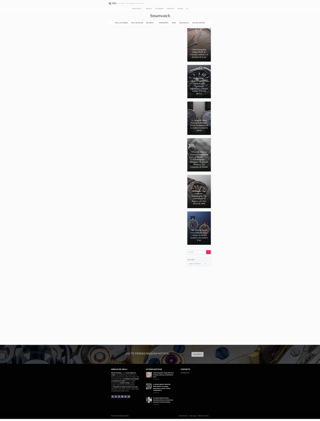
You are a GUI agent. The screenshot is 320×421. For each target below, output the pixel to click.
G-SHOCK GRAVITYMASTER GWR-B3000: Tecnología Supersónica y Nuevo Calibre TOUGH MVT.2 (199, 86)
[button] (187, 8)
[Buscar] (208, 252)
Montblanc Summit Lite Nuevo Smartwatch (120, 137)
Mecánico (150, 22)
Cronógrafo (164, 22)
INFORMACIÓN (185, 373)
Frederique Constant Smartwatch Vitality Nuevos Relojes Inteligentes (118, 178)
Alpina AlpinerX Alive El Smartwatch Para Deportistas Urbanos (119, 257)
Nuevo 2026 (136, 8)
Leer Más (142, 70)
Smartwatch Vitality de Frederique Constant (130, 65)
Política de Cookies (203, 416)
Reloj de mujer (137, 22)
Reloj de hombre (121, 22)
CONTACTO (170, 8)
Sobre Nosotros (183, 416)
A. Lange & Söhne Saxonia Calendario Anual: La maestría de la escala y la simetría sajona (199, 125)
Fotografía (159, 8)
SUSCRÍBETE (197, 354)
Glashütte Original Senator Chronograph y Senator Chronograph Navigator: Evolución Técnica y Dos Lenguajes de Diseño (199, 159)
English (180, 8)
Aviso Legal (193, 416)
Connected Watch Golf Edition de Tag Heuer (119, 219)
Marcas (149, 8)
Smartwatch (184, 22)
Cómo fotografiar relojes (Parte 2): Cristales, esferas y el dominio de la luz (163, 375)
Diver (174, 22)
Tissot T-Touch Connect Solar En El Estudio (120, 96)
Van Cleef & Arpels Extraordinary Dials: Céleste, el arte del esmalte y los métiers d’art (199, 235)
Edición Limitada (198, 22)
